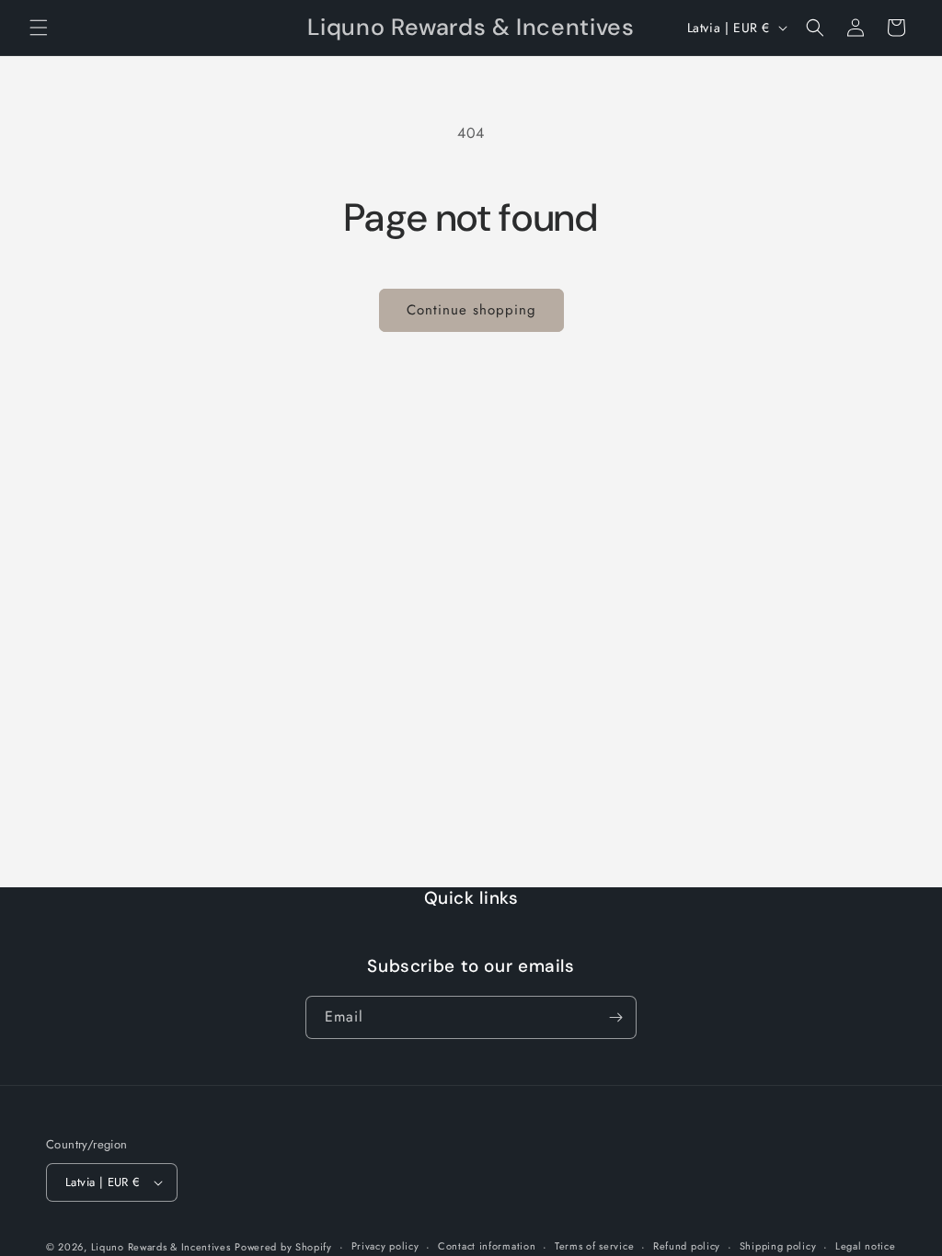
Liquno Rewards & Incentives (161, 1246)
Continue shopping (471, 310)
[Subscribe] (615, 1017)
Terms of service (594, 1246)
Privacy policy (385, 1246)
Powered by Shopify (283, 1246)
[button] (38, 27)
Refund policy (686, 1246)
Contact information (486, 1246)
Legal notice (865, 1246)
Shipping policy (778, 1246)
